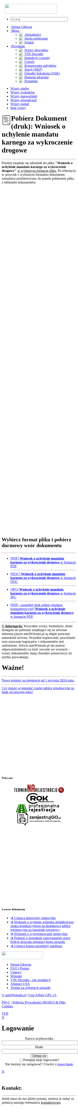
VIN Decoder (33, 54)
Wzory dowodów (36, 50)
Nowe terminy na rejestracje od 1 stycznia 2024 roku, (38, 680)
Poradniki (31, 81)
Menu (14, 31)
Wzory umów (19, 88)
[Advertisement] (39, 358)
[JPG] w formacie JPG (43, 593)
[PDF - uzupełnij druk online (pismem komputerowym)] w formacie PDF (42, 610)
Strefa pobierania (36, 38)
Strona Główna (21, 27)
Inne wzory (18, 108)
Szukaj (29, 42)
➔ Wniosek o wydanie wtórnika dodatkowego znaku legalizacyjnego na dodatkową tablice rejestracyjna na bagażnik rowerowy (42, 926)
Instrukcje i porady (37, 58)
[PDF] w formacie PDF (43, 562)
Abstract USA (20, 984)
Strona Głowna (20, 964)
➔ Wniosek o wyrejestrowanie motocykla (38, 934)
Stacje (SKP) (33, 69)
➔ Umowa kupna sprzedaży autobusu (36, 946)
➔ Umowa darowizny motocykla (33, 918)
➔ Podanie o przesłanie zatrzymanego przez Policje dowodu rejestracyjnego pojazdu (40, 940)
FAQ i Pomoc (19, 968)
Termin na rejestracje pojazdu (30, 988)
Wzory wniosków (22, 92)
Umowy (16, 972)
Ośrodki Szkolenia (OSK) (42, 73)
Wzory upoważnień (23, 96)
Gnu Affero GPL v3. (42, 995)
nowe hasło (65, 1064)
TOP (5, 1013)
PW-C (6, 1002)
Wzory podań (19, 104)
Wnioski (16, 976)
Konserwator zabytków (40, 65)
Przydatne (17, 46)
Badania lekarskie (36, 77)
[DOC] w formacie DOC (43, 578)
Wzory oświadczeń (23, 100)
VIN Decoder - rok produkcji (30, 980)
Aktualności (32, 34)
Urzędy (29, 62)
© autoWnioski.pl (14, 995)
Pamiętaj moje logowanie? (41, 1060)
